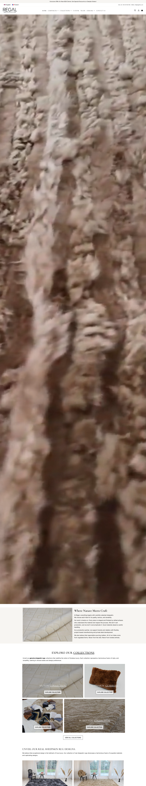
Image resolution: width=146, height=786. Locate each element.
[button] (15, 5)
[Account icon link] (138, 10)
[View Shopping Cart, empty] (142, 10)
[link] (7, 5)
